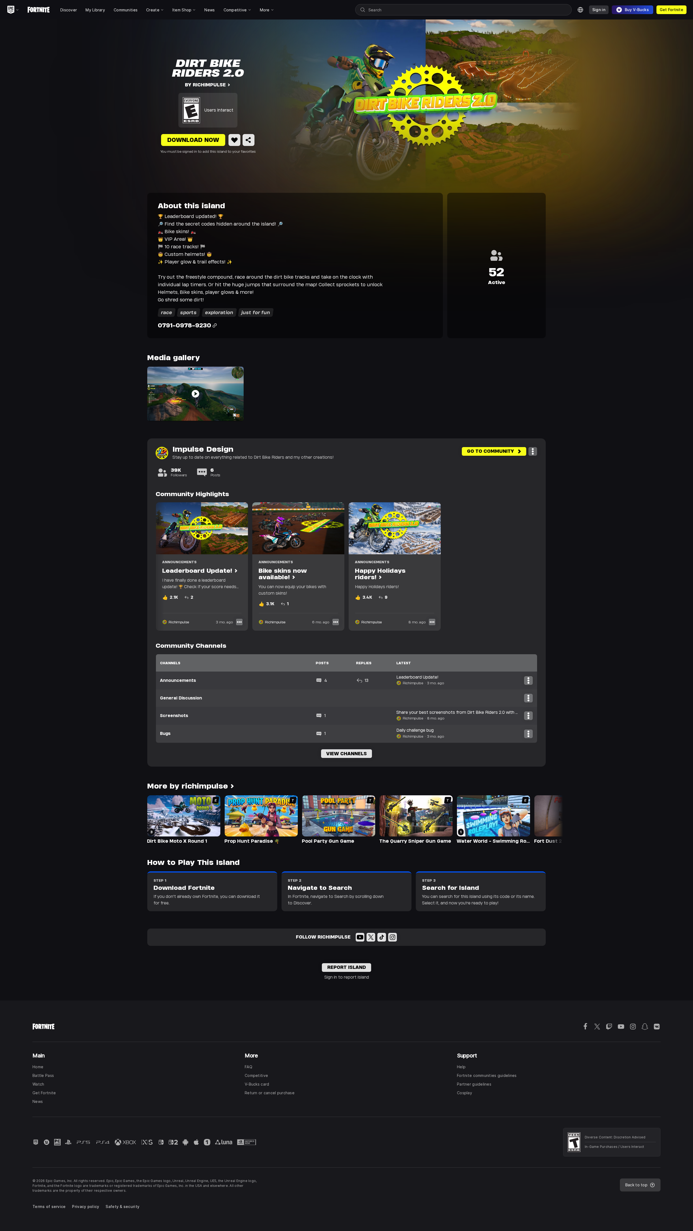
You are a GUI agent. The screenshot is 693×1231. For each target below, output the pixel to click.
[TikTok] (381, 937)
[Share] (248, 140)
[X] (371, 937)
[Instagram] (392, 937)
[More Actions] (532, 451)
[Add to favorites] (234, 140)
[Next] (548, 819)
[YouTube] (360, 937)
